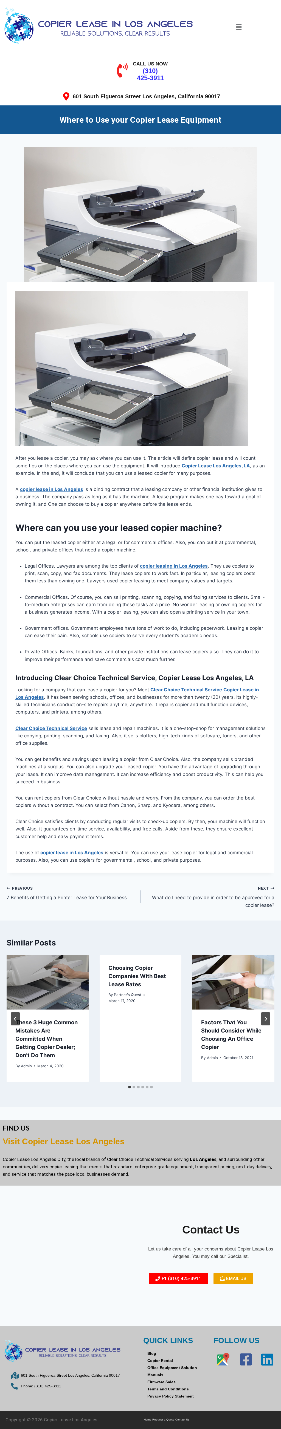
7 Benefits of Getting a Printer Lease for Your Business (67, 893)
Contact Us (182, 1419)
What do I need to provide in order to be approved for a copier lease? (213, 897)
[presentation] (48, 982)
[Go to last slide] (15, 1018)
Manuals (155, 1375)
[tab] (129, 1087)
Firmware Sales (161, 1382)
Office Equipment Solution (172, 1367)
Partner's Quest (127, 995)
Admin (26, 1066)
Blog (151, 1353)
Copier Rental (160, 1360)
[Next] (265, 1018)
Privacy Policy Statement (170, 1396)
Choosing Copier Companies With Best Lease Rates (137, 976)
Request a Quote (163, 1419)
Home (147, 1419)
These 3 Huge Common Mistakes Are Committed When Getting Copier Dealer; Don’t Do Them (46, 1039)
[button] (238, 27)
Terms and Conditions (168, 1389)
